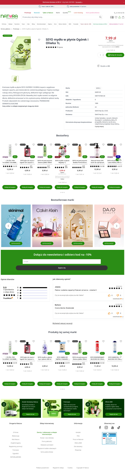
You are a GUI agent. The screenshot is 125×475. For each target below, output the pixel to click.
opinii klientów (8, 291)
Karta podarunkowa (92, 13)
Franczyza (16, 450)
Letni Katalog (78, 13)
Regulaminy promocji (15, 446)
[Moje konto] (119, 17)
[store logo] (9, 16)
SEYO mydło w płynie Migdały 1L (62, 161)
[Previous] (4, 160)
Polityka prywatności (42, 468)
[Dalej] (120, 160)
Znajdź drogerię (16, 443)
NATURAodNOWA (15, 457)
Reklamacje (15, 436)
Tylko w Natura (48, 13)
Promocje (28, 13)
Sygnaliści (16, 453)
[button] (110, 295)
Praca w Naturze (78, 439)
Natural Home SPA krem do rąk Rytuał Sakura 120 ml (97, 162)
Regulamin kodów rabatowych (47, 448)
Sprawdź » (79, 2)
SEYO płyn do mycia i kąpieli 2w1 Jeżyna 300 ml (27, 162)
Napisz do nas (30, 414)
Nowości (37, 13)
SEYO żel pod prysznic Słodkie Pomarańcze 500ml (79, 162)
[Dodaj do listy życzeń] (16, 145)
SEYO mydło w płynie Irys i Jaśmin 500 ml (45, 358)
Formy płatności (47, 441)
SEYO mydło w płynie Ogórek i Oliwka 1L (35, 29)
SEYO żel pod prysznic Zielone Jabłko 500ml (45, 161)
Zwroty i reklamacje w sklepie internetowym (47, 433)
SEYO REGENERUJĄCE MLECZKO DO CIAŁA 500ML (97, 358)
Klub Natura (15, 439)
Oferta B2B (78, 443)
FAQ (78, 436)
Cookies (70, 468)
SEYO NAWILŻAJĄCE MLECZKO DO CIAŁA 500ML (114, 358)
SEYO (98, 88)
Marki (58, 13)
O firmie (15, 432)
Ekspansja (78, 450)
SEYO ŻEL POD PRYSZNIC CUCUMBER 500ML (10, 162)
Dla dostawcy (78, 446)
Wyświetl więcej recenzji (62, 323)
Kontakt (78, 432)
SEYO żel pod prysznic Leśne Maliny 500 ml (114, 161)
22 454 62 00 (120, 13)
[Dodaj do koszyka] (9, 187)
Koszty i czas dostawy (47, 438)
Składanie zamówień (47, 445)
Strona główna (5, 29)
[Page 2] (62, 192)
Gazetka (67, 13)
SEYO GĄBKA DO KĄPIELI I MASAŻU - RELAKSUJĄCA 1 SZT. (62, 358)
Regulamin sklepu (58, 468)
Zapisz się (61, 268)
